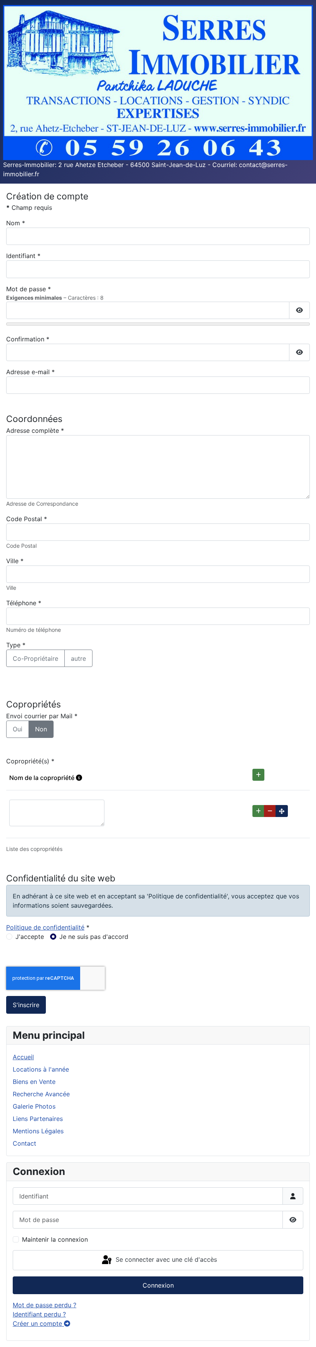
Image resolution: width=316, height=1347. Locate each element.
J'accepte (29, 936)
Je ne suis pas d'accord (93, 936)
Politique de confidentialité (45, 927)
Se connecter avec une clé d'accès (165, 1259)
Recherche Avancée (41, 1094)
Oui (17, 729)
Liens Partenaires (38, 1118)
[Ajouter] (258, 775)
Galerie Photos (34, 1106)
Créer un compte (38, 1323)
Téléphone (23, 603)
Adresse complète (35, 430)
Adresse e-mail (30, 372)
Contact (24, 1143)
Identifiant (23, 256)
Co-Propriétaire (35, 658)
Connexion (158, 1285)
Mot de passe (28, 289)
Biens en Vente (34, 1081)
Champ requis (29, 207)
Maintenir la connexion (55, 1239)
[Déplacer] (282, 811)
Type (15, 645)
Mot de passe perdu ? (44, 1305)
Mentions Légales (38, 1131)
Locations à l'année (41, 1069)
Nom (15, 223)
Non (41, 729)
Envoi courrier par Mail (41, 716)
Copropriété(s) (30, 761)
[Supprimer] (270, 811)
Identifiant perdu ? (39, 1314)
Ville (15, 561)
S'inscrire (26, 1005)
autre (78, 658)
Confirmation (27, 339)
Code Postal (26, 519)
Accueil (23, 1057)
